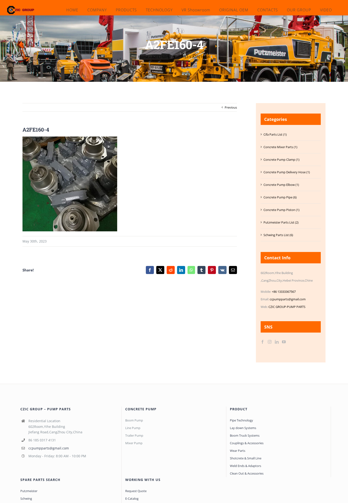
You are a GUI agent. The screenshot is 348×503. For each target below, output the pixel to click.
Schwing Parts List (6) (278, 235)
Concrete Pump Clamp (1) (281, 159)
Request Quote (136, 491)
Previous (231, 107)
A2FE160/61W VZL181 (170, 56)
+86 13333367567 (284, 291)
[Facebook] (262, 342)
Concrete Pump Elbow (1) (281, 185)
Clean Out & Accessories (246, 473)
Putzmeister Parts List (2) (281, 222)
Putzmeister (28, 491)
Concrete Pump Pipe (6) (280, 197)
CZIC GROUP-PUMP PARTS (286, 307)
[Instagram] (270, 342)
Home (143, 56)
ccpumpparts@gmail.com (288, 299)
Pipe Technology (241, 420)
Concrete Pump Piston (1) (281, 210)
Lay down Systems (243, 428)
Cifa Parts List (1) (275, 134)
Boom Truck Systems (244, 435)
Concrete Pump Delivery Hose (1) (286, 172)
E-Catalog (131, 498)
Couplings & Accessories (246, 443)
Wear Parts (237, 450)
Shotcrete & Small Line (245, 458)
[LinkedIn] (277, 342)
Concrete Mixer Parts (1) (280, 147)
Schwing (26, 498)
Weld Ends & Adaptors (245, 466)
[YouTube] (284, 342)
